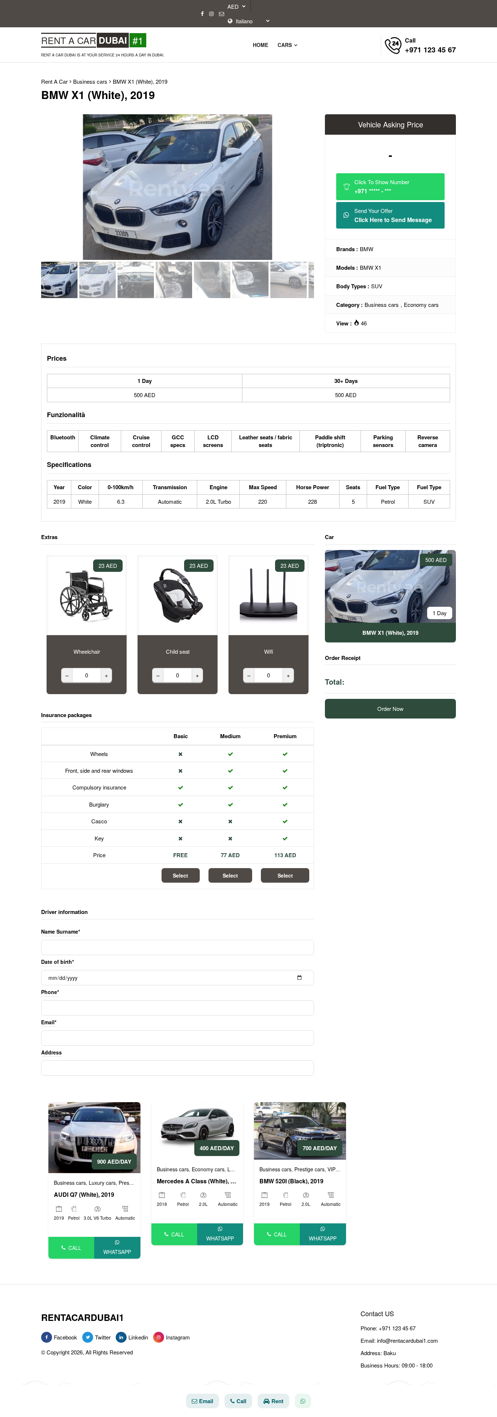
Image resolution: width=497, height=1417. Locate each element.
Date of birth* (57, 961)
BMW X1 (370, 267)
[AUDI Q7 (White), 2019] (94, 1136)
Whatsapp (117, 1251)
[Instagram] (211, 13)
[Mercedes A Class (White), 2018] (197, 1130)
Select (180, 875)
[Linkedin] (121, 1337)
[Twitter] (87, 1337)
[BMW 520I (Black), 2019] (300, 1130)
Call (74, 1247)
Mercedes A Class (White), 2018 (197, 1181)
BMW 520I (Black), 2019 (291, 1181)
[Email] (221, 13)
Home (260, 44)
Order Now (390, 708)
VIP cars (337, 1169)
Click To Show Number (381, 186)
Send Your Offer (393, 215)
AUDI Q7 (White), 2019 (84, 1194)
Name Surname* (60, 931)
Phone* (50, 992)
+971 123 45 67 (397, 1328)
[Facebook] (202, 13)
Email (206, 1401)
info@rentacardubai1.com (407, 1340)
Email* (48, 1022)
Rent (277, 1401)
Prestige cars (134, 1182)
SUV (376, 286)
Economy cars (421, 304)
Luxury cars (102, 1182)
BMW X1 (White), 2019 (140, 81)
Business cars (382, 304)
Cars (285, 44)
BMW (366, 249)
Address (51, 1052)
